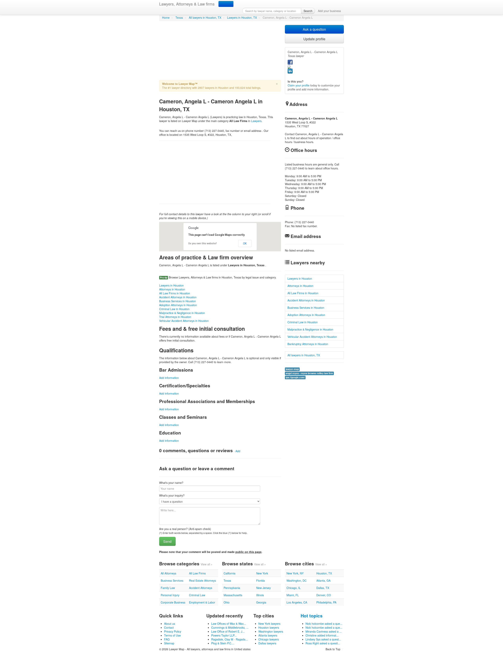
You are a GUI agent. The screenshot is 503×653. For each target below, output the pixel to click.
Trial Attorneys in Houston (175, 317)
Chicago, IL (293, 588)
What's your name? (171, 483)
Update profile (314, 38)
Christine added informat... (322, 635)
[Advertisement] (220, 52)
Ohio (226, 602)
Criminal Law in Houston (174, 309)
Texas (179, 17)
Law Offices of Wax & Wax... (228, 623)
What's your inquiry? (171, 495)
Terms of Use (172, 635)
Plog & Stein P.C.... (222, 643)
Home (166, 17)
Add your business (329, 11)
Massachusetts (233, 595)
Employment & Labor (202, 602)
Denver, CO (323, 595)
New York (262, 573)
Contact (169, 627)
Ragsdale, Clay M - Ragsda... (229, 639)
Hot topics (312, 616)
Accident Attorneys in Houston (177, 297)
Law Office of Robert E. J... (228, 631)
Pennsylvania (232, 588)
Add (237, 451)
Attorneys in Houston (172, 289)
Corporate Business (173, 602)
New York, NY (295, 573)
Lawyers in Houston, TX (242, 17)
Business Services (172, 580)
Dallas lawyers (267, 643)
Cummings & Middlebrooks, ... (230, 627)
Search (308, 11)
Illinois (260, 595)
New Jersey (263, 588)
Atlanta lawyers (267, 635)
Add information (169, 378)
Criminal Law (197, 595)
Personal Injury (170, 595)
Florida (260, 580)
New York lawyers (269, 623)
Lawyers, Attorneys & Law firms (187, 4)
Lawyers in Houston (171, 285)
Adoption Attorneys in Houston (178, 305)
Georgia (261, 602)
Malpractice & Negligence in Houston (182, 313)
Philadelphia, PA (326, 602)
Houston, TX (324, 573)
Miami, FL (292, 595)
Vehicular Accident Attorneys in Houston (184, 321)
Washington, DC (296, 580)
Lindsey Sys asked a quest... (323, 639)
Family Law (168, 588)
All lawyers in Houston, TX (205, 17)
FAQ (167, 639)
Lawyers (256, 121)
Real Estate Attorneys (202, 580)
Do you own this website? (202, 243)
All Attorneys (168, 573)
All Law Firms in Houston (174, 293)
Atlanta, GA (323, 580)
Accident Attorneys (200, 588)
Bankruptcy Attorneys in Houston (307, 344)
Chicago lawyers (268, 639)
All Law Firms (197, 573)
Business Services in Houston (177, 301)
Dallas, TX (322, 588)
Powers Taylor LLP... (224, 635)
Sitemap (169, 643)
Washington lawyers (270, 631)
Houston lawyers (268, 627)
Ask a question (314, 29)
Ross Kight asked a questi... (323, 643)
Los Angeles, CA (296, 602)
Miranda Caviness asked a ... (324, 631)
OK (245, 243)
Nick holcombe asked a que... (324, 623)
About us (169, 623)
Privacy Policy (172, 631)
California (229, 573)
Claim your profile (298, 85)
